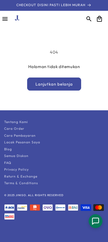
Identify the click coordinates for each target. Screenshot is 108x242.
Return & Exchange (20, 176)
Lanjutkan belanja (54, 84)
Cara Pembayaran (20, 135)
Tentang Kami (16, 122)
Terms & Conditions (21, 183)
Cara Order (14, 128)
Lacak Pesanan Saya (22, 142)
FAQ (7, 163)
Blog (8, 149)
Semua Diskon (16, 156)
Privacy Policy (16, 169)
